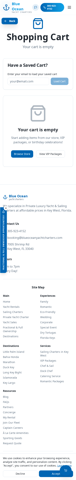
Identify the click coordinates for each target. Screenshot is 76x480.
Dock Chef (46, 371)
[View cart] (66, 470)
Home (6, 301)
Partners (8, 407)
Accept (56, 473)
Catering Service (50, 376)
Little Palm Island (13, 351)
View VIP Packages (50, 154)
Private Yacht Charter (16, 317)
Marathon (9, 362)
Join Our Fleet (11, 422)
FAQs (6, 402)
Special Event (48, 327)
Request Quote (12, 443)
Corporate (46, 322)
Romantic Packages (52, 381)
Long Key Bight (12, 372)
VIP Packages (48, 360)
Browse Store (22, 154)
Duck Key (8, 367)
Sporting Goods (12, 438)
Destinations (10, 336)
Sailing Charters (13, 312)
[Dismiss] (6, 208)
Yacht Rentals (11, 307)
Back (12, 21)
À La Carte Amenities (16, 433)
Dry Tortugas (48, 332)
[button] (3, 240)
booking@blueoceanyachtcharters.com (34, 238)
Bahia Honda (11, 357)
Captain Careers (13, 427)
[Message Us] (35, 7)
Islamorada (10, 377)
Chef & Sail (47, 366)
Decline (20, 473)
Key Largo (9, 382)
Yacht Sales (10, 322)
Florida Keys (47, 337)
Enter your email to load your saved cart (32, 74)
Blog (5, 396)
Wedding (45, 317)
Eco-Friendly (47, 312)
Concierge (9, 412)
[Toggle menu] (69, 7)
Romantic (46, 307)
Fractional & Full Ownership (13, 329)
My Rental (9, 417)
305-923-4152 (16, 231)
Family (44, 301)
